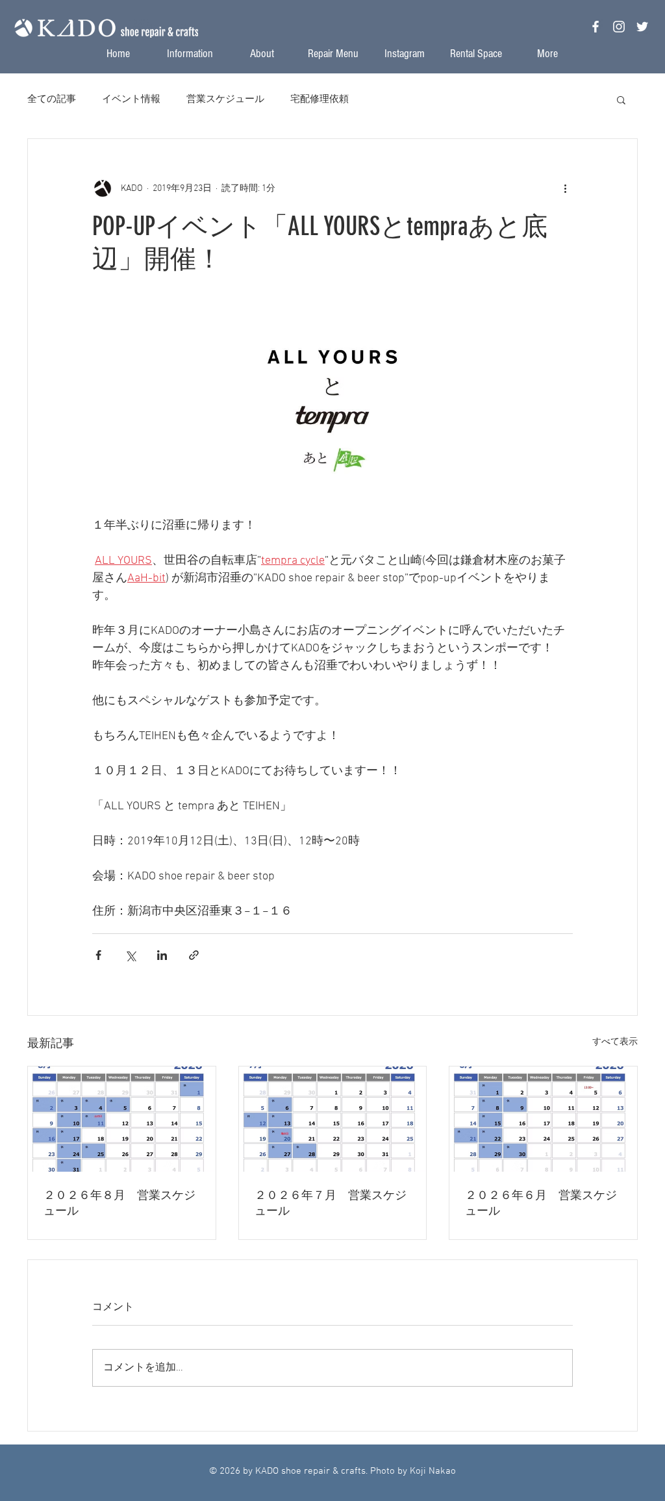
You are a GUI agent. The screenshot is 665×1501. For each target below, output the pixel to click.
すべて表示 (615, 1042)
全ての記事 (51, 99)
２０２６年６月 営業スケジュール (541, 1203)
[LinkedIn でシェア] (162, 955)
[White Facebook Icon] (595, 26)
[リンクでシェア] (194, 955)
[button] (621, 99)
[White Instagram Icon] (619, 26)
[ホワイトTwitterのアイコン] (642, 26)
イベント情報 (131, 99)
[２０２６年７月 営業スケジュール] (333, 1119)
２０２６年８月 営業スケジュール (119, 1203)
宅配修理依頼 (319, 99)
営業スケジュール (225, 99)
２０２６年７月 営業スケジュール (331, 1203)
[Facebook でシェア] (98, 955)
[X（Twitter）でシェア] (130, 955)
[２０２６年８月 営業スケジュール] (122, 1119)
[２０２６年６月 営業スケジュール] (543, 1119)
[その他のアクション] (565, 188)
